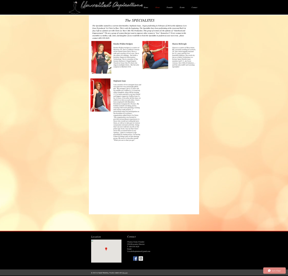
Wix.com (125, 273)
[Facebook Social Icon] (135, 258)
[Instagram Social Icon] (141, 258)
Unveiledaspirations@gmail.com (138, 251)
